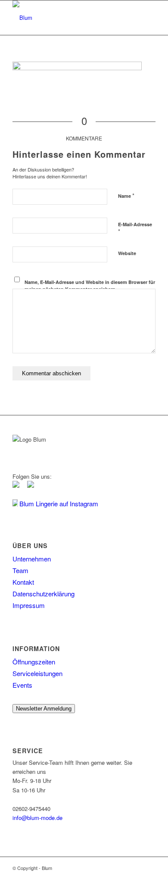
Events (22, 684)
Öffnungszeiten (33, 661)
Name (126, 195)
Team (20, 570)
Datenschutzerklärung (43, 593)
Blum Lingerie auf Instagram (58, 503)
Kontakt (23, 581)
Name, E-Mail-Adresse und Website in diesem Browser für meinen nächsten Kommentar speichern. (90, 286)
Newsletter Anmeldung (44, 708)
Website (127, 253)
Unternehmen (31, 558)
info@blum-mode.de (37, 818)
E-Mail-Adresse (135, 228)
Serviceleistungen (37, 673)
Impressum (28, 605)
